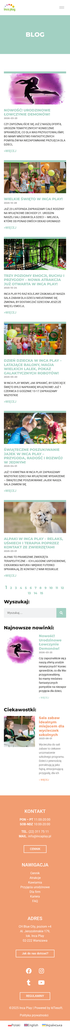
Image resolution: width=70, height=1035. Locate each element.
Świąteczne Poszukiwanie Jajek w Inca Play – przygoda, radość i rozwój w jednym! (33, 456)
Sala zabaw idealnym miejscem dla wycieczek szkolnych (51, 726)
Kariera (35, 896)
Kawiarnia (35, 882)
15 (41, 593)
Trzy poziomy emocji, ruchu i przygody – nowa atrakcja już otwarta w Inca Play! (34, 280)
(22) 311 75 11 (38, 831)
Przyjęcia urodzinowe (35, 887)
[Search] (61, 613)
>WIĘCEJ (10, 151)
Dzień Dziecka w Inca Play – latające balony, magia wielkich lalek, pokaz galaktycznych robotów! (33, 366)
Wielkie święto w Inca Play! (33, 199)
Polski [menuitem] (15, 1025)
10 (51, 588)
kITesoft (56, 1008)
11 (57, 588)
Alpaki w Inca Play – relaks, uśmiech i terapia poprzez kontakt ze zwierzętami (33, 543)
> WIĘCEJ (44, 697)
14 (35, 593)
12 (62, 588)
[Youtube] (41, 982)
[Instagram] (41, 971)
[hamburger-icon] (61, 7)
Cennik (35, 873)
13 (29, 593)
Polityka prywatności (34, 1015)
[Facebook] (29, 971)
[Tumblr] (29, 982)
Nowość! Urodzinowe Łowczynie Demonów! (27, 112)
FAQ (35, 901)
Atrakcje (35, 878)
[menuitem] (14, 1025)
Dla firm (35, 892)
